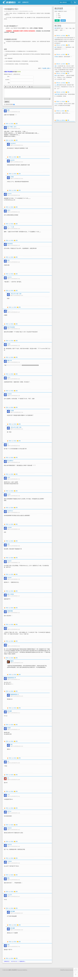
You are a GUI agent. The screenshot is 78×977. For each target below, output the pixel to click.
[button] (6, 87)
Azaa (56, 37)
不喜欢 (59, 17)
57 (19, 961)
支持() (7, 123)
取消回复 (19, 71)
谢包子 (56, 75)
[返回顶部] (75, 974)
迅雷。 (56, 66)
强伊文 (26, 11)
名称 (8, 76)
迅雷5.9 (48, 68)
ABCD (8, 210)
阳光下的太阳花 (8, 71)
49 (11, 961)
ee (55, 113)
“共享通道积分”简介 (11, 9)
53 (16, 961)
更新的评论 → (23, 961)
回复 (17, 123)
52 (15, 961)
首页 (19, 2)
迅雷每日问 (25, 2)
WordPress (25, 970)
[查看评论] (75, 970)
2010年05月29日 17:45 (9, 11)
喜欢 (59, 13)
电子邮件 (7, 79)
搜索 (71, 2)
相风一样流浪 (10, 594)
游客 (55, 28)
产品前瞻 (44, 68)
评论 (30, 11)
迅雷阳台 (9, 2)
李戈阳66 (56, 56)
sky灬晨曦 (57, 85)
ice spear (56, 103)
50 (12, 961)
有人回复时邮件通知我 (8, 104)
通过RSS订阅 (75, 2)
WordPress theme (64, 970)
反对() (12, 123)
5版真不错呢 (57, 94)
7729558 (9, 861)
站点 (9, 82)
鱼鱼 (55, 47)
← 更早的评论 (6, 961)
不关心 (59, 15)
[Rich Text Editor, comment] (27, 93)
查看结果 (63, 20)
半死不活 (9, 844)
